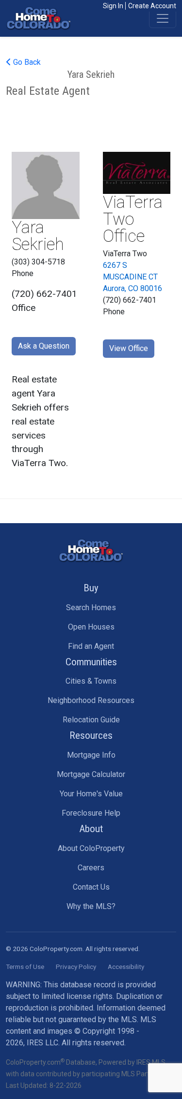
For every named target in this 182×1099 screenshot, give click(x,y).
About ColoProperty (91, 848)
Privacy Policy (76, 966)
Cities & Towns (91, 681)
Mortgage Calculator (91, 774)
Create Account (152, 6)
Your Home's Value (91, 793)
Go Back (26, 62)
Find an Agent (91, 646)
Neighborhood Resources (91, 700)
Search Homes (91, 607)
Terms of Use (25, 966)
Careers (91, 867)
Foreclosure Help (91, 813)
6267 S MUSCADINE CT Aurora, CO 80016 (132, 277)
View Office (128, 348)
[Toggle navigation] (162, 18)
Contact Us (91, 887)
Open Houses (91, 626)
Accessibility (126, 966)
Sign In (113, 6)
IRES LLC (42, 1042)
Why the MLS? (91, 906)
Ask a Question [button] (43, 346)
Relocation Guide (91, 719)
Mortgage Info (91, 755)
